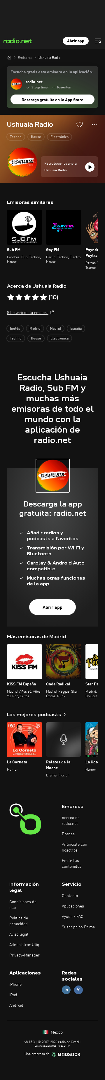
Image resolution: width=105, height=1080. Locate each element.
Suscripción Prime (78, 927)
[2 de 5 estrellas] (19, 297)
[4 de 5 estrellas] (35, 297)
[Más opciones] (94, 124)
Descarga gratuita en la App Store (52, 100)
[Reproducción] (89, 167)
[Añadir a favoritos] (79, 124)
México (56, 1032)
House (36, 137)
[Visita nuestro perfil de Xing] (78, 990)
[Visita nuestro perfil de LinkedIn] (66, 990)
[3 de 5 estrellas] (27, 297)
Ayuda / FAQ (72, 917)
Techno (16, 137)
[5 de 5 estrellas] (43, 297)
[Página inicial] (9, 57)
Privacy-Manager (24, 955)
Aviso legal (18, 934)
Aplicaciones (73, 906)
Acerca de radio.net (71, 821)
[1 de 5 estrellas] (11, 297)
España (76, 329)
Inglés (15, 329)
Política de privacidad (18, 921)
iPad (13, 995)
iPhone (15, 985)
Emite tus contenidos (71, 864)
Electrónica (59, 137)
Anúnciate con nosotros (74, 847)
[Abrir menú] (98, 40)
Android (16, 1005)
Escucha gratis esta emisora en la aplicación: (51, 72)
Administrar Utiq (24, 945)
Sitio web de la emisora (27, 313)
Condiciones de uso (22, 905)
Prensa (68, 834)
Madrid (35, 329)
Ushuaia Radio (55, 170)
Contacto (70, 896)
